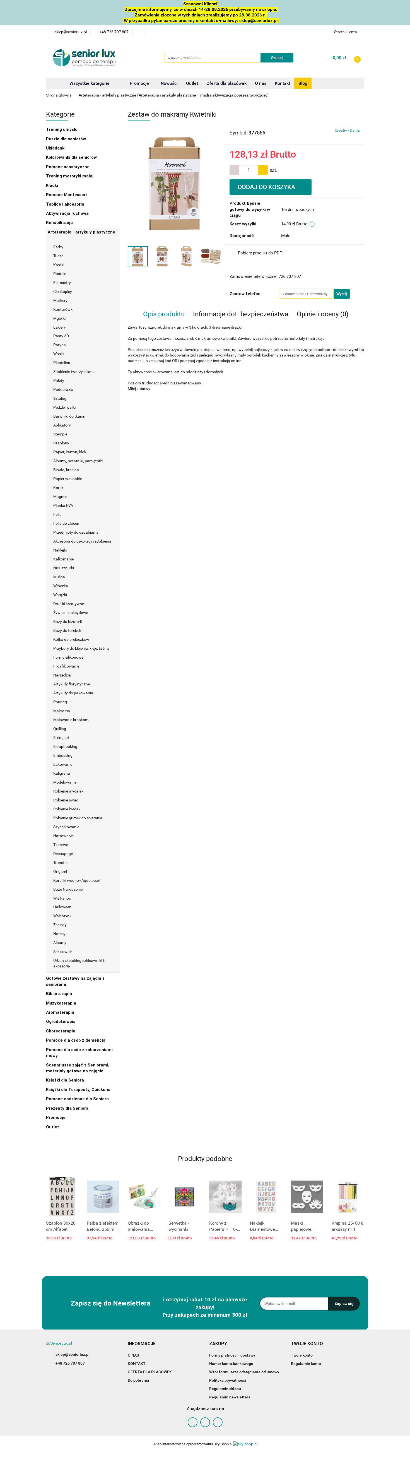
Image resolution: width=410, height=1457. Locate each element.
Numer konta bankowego (231, 1363)
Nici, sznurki (63, 568)
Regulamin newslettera (229, 1397)
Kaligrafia (62, 773)
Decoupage (63, 853)
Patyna (59, 345)
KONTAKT (137, 1363)
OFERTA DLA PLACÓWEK (150, 1372)
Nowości (169, 83)
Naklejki (60, 550)
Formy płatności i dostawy (232, 1355)
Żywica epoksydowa (70, 612)
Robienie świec (66, 800)
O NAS (133, 1355)
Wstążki (60, 595)
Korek (58, 487)
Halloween (62, 907)
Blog (302, 83)
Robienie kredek (66, 809)
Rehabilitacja (60, 222)
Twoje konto (302, 1355)
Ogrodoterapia (61, 1021)
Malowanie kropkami (71, 719)
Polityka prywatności (227, 1380)
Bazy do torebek (67, 630)
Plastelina (61, 362)
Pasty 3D (61, 336)
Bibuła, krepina (66, 470)
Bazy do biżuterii (67, 621)
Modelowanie (65, 782)
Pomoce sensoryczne (68, 166)
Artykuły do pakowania (73, 693)
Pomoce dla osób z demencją (76, 1040)
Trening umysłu (62, 129)
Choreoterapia (60, 1031)
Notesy (59, 933)
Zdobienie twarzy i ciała (73, 371)
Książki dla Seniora (65, 1080)
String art (61, 737)
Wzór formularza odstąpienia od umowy (244, 1372)
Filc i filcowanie (66, 666)
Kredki (58, 264)
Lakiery (59, 327)
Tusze (58, 256)
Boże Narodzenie (68, 889)
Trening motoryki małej (69, 176)
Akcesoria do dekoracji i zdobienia (82, 541)
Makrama (61, 711)
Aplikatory (62, 425)
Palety (58, 380)
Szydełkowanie (66, 827)
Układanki (56, 148)
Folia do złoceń (66, 523)
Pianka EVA (63, 505)
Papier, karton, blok (69, 452)
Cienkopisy (62, 291)
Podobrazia (63, 389)
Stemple (60, 434)
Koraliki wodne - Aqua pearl (76, 880)
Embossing (63, 755)
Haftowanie (63, 836)
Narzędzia (62, 675)
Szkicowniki (63, 951)
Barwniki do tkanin (69, 416)
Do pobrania (138, 1380)
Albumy (59, 942)
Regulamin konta (306, 1363)
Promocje (140, 83)
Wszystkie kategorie (89, 83)
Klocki (52, 185)
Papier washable (67, 478)
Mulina (59, 577)
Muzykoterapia (61, 1003)
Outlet (192, 83)
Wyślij (341, 294)
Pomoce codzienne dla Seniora (77, 1098)
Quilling (59, 728)
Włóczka (60, 586)
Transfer (60, 862)
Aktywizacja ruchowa (68, 213)
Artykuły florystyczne (71, 684)
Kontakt (282, 83)
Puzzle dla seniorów (66, 138)
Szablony (61, 443)
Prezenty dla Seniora (68, 1108)
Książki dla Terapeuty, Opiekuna (78, 1089)
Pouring (60, 702)
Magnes (60, 496)
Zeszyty (60, 925)
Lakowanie (63, 764)
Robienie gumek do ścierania (77, 818)
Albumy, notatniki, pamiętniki (78, 461)
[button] (142, 1343)
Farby (58, 247)
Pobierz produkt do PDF (260, 253)
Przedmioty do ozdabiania (76, 532)
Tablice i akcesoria (65, 204)
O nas (260, 83)
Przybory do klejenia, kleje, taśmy (81, 648)
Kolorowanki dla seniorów (72, 157)
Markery (60, 300)
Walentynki (62, 916)
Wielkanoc (62, 898)
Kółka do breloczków (71, 639)
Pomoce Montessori (66, 194)
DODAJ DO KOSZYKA (267, 187)
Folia (57, 514)
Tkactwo (60, 844)
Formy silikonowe (68, 657)
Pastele (59, 273)
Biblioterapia (59, 993)
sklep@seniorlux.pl (73, 1354)
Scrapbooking (65, 746)
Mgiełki (59, 318)
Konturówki (63, 309)
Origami (60, 871)
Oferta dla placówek (226, 83)
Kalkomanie (63, 559)
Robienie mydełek (68, 791)
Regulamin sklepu (225, 1388)
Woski (58, 353)
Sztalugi (60, 398)
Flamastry (62, 282)
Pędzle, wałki (64, 407)
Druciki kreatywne (68, 603)
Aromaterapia (60, 1012)
